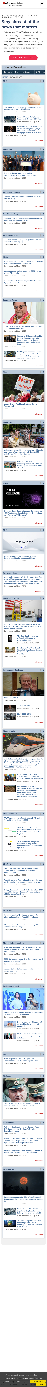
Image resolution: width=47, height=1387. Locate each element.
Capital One (8, 149)
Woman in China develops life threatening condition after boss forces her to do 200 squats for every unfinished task (29, 340)
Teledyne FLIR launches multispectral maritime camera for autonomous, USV (23, 219)
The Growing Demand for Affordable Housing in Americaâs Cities (27, 638)
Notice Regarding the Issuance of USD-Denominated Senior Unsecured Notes (20, 557)
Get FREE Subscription (23, 58)
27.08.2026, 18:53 (24, 706)
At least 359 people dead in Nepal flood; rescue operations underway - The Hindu (23, 262)
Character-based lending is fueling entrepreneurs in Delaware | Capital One (20, 174)
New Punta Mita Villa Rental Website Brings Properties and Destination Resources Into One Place (29, 651)
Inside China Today (11, 598)
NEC (5, 530)
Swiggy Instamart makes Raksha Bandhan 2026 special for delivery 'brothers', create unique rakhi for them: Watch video (23, 892)
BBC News (7, 911)
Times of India (9, 731)
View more (39, 141)
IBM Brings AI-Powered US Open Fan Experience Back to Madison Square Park (21, 1060)
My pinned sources (25, 72)
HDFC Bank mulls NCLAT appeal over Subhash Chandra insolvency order (23, 327)
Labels (9, 72)
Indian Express (9, 422)
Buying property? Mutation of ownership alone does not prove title (29, 1024)
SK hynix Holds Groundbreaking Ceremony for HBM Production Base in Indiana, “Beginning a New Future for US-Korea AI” (23, 513)
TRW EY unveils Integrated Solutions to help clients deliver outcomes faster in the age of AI (29, 845)
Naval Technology (10, 214)
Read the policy (38, 1381)
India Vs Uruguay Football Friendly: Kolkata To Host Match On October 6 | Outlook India (23, 1152)
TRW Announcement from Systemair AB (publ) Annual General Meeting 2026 (23, 819)
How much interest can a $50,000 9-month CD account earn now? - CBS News (22, 108)
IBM (4, 1054)
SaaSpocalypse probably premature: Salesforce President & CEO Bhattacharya (23, 1013)
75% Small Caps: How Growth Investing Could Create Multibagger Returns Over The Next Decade (29, 1224)
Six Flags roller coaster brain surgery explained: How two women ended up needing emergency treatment (29, 355)
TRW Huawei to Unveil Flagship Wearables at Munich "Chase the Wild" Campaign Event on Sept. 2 (30, 831)
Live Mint (7, 864)
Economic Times (10, 300)
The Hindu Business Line (13, 943)
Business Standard (11, 986)
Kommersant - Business (13, 670)
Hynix (5, 483)
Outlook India (8, 1123)
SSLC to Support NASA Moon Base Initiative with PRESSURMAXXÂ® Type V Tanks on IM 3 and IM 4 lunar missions (22, 626)
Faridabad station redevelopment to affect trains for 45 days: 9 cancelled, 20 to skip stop (29, 465)
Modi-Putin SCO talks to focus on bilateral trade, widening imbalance (29, 1036)
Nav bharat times (10, 573)
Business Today (9, 1169)
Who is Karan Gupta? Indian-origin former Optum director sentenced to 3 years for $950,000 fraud (21, 870)
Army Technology (10, 235)
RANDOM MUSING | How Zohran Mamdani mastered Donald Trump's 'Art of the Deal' (30, 777)
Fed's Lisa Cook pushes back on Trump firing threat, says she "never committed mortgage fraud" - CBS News (29, 130)
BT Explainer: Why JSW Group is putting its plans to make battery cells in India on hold (29, 1211)
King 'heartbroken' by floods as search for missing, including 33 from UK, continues (21, 916)
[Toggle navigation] (42, 4)
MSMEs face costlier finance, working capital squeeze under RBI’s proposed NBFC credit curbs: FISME (22, 949)
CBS (5, 81)
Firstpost (7, 1076)
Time (5, 372)
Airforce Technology (11, 192)
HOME (5, 77)
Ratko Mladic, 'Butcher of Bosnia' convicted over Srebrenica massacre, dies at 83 (22, 1105)
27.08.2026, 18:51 (24, 714)
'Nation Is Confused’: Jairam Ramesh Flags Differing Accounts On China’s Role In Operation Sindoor (21, 1129)
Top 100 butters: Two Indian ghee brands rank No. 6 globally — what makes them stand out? (23, 881)
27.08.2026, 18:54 (11, 698)
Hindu (5, 257)
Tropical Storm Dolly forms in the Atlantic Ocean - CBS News (29, 118)
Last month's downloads (15, 67)
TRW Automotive (10, 814)
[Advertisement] (23, 1280)
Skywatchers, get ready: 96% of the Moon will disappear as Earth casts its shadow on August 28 (23, 1199)
